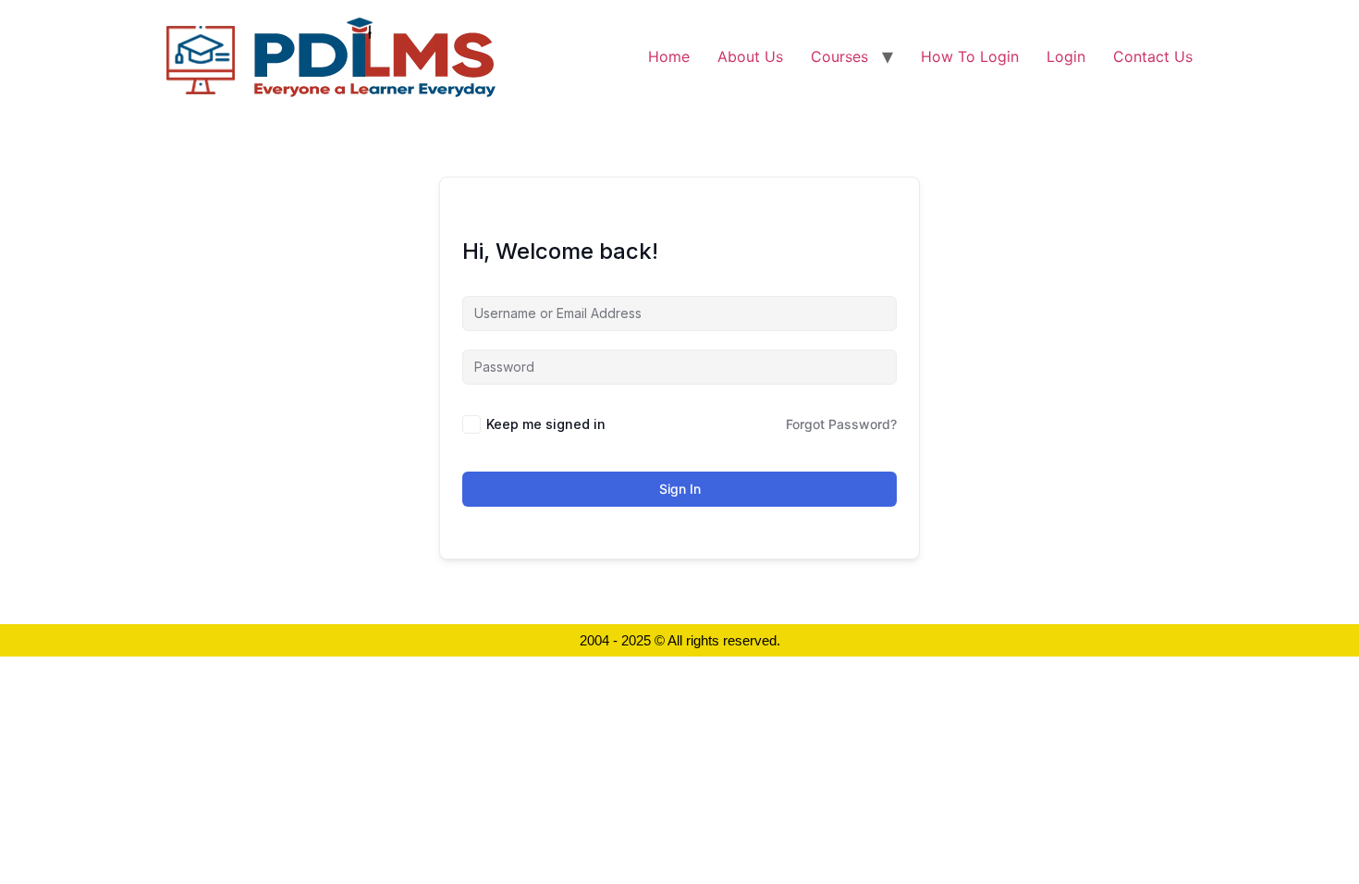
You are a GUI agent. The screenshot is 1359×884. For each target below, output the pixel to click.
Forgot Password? (841, 424)
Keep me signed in (546, 424)
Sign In (680, 489)
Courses (839, 56)
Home (669, 56)
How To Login (970, 56)
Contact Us (1153, 56)
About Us (750, 56)
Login (1066, 56)
